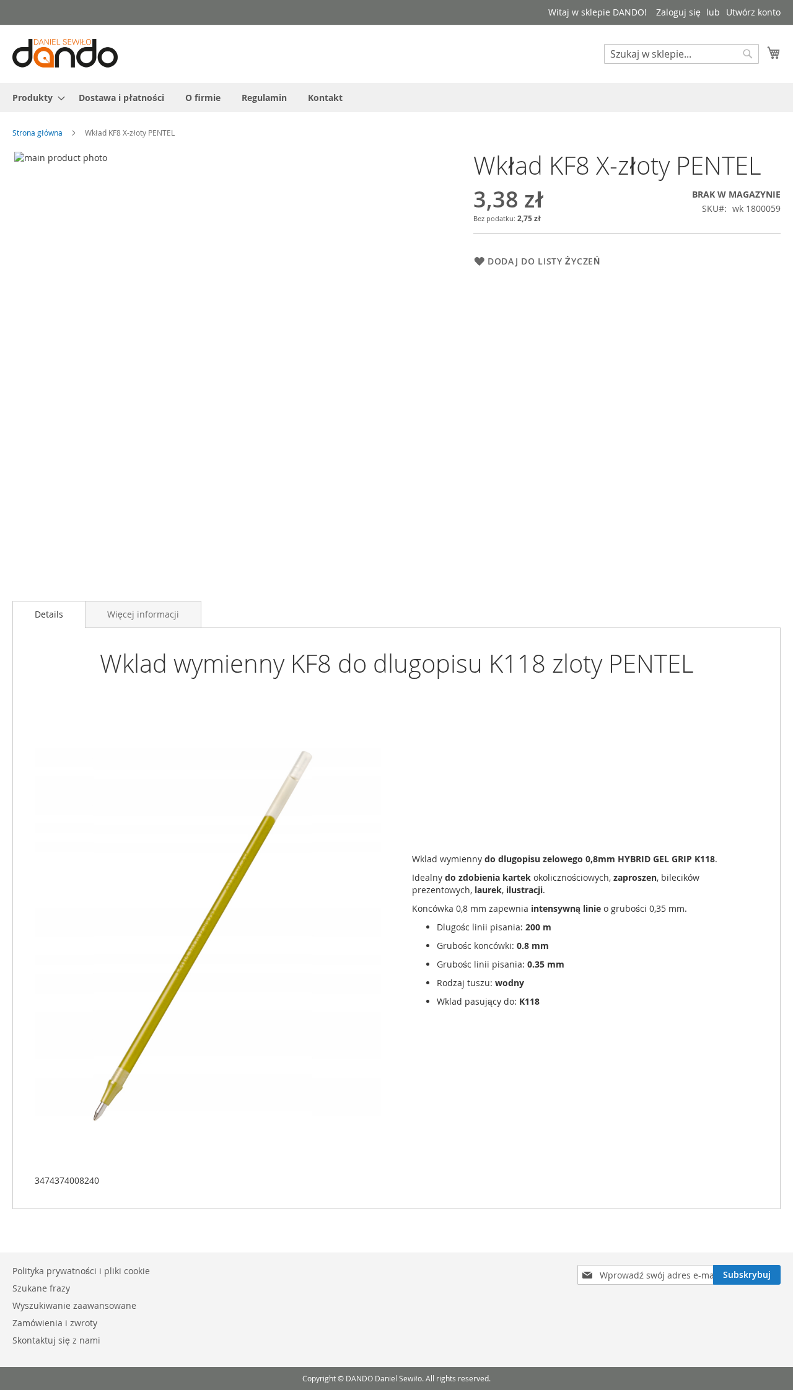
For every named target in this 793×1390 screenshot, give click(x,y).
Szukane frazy (41, 1288)
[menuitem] (35, 97)
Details (49, 614)
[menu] (396, 97)
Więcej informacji (143, 614)
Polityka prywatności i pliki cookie (81, 1271)
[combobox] (681, 54)
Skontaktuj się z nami (56, 1340)
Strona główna (37, 133)
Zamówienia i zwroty (54, 1323)
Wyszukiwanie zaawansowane (74, 1305)
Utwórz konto (753, 12)
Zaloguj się (678, 12)
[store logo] (65, 53)
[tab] (48, 614)
